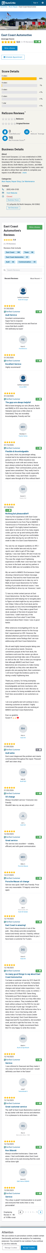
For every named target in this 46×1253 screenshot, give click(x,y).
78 (37, 1212)
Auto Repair (13, 7)
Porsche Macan (23, 866)
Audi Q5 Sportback (23, 1047)
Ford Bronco (23, 348)
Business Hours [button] (13, 200)
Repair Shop (16, 181)
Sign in (35, 3)
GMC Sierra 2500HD (23, 1181)
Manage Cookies (11, 1248)
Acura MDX (23, 387)
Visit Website (12, 193)
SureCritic (3, 7)
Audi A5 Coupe (23, 299)
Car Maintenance (28, 181)
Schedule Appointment (13, 57)
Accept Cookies (29, 1248)
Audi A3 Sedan (23, 912)
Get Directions (13, 208)
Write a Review (9, 48)
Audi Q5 (23, 825)
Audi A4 (23, 737)
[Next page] (40, 1212)
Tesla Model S (23, 1091)
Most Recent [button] (35, 279)
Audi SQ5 (23, 781)
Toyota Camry (23, 436)
